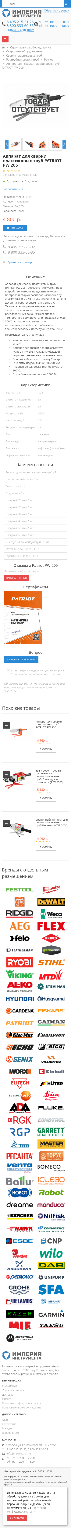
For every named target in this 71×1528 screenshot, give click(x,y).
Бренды (7, 1428)
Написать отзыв (27, 174)
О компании (9, 1386)
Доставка (7, 1394)
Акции (5, 1419)
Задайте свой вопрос (22, 659)
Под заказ (16, 227)
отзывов (9, 174)
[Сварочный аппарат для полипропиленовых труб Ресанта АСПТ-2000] (18, 829)
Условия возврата (13, 1390)
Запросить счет (13, 189)
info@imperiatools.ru (19, 1453)
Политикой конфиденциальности (26, 1509)
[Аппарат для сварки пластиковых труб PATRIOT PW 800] (18, 731)
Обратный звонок (56, 10)
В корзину (46, 749)
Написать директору (20, 29)
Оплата (6, 1399)
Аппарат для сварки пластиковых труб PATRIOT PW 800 (49, 724)
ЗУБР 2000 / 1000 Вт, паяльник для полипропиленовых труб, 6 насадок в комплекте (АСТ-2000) (49, 776)
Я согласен (17, 1518)
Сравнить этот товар (20, 262)
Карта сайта (9, 1424)
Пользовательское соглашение (21, 1407)
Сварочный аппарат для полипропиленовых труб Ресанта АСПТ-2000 (52, 822)
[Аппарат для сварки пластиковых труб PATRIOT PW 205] (15, 144)
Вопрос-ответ (10, 1432)
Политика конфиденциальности (21, 1403)
